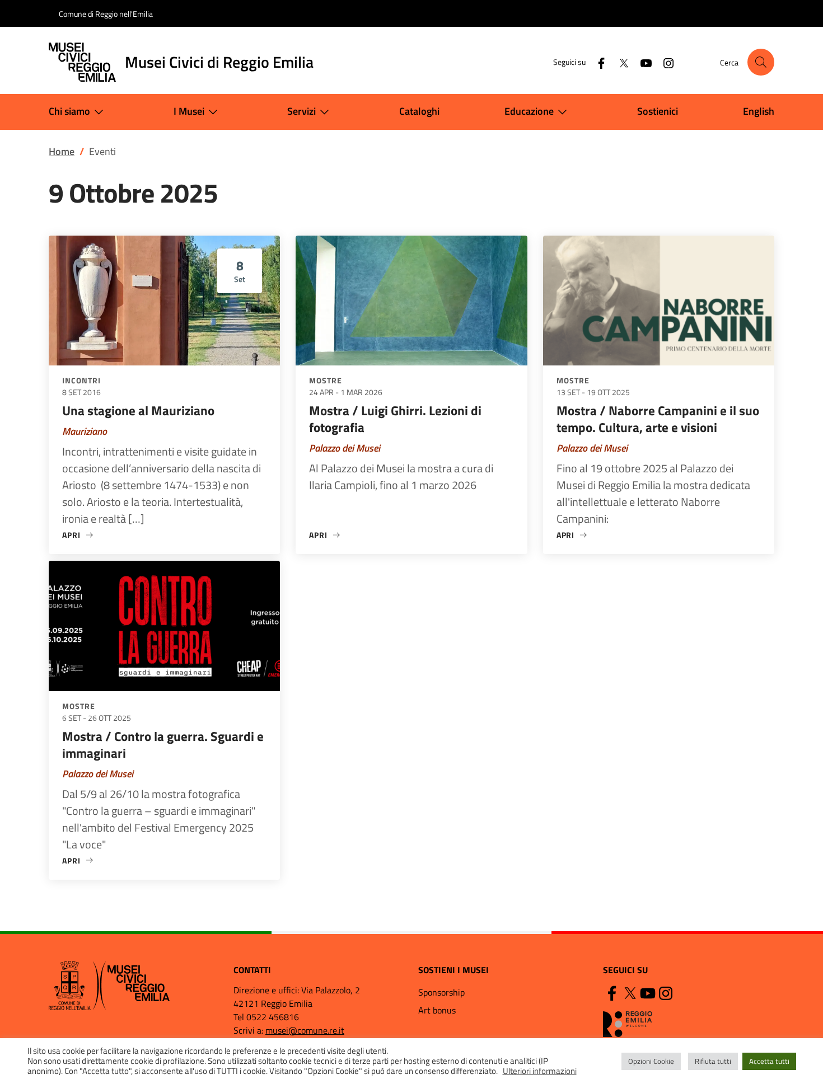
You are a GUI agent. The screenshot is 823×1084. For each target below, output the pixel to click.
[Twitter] (619, 61)
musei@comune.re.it (304, 1030)
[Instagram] (664, 61)
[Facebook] (597, 61)
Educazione (529, 111)
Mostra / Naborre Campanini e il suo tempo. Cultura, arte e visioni (658, 419)
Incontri (81, 380)
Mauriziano (84, 431)
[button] (760, 62)
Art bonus (437, 1010)
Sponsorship (441, 992)
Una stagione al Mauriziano (138, 410)
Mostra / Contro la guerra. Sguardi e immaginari (163, 744)
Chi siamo (69, 111)
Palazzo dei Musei (344, 448)
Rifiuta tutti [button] (713, 1061)
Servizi (301, 111)
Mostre (325, 380)
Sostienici (657, 111)
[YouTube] (641, 61)
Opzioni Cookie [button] (651, 1061)
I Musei (189, 111)
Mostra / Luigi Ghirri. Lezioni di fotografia (395, 419)
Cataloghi (419, 111)
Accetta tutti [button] (769, 1061)
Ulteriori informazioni (540, 1071)
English (758, 111)
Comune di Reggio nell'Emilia (106, 14)
